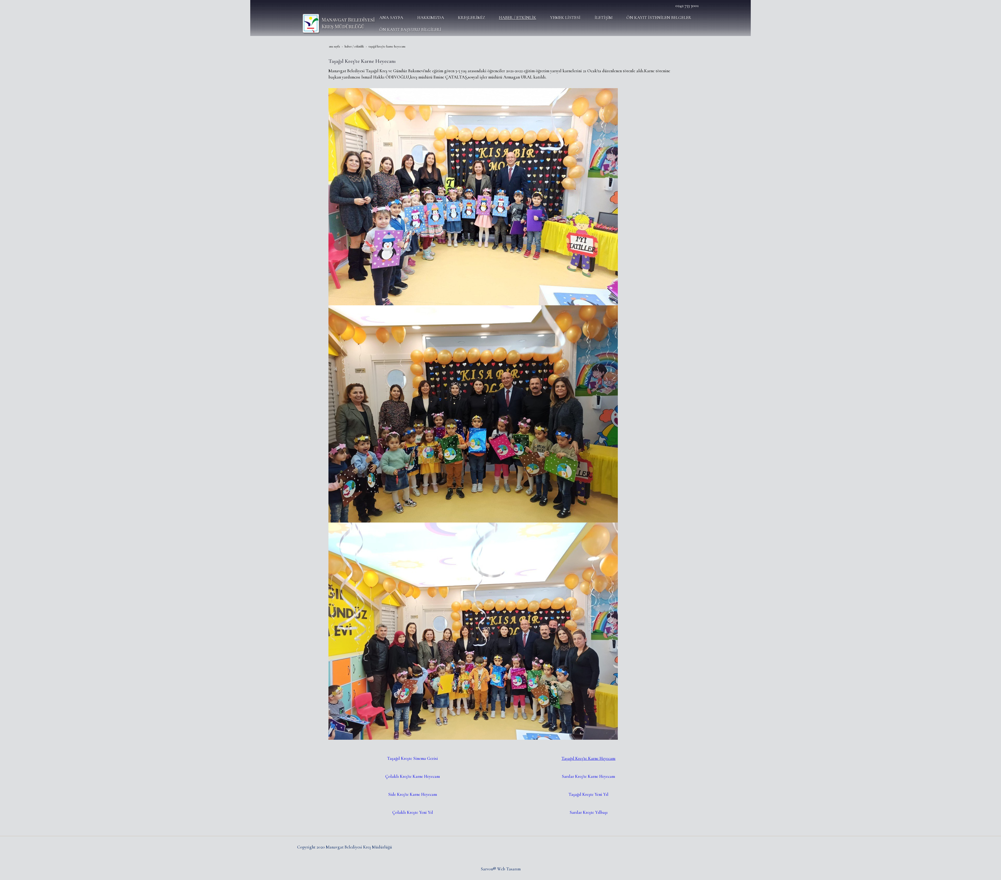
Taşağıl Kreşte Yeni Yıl (588, 794)
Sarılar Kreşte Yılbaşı (589, 812)
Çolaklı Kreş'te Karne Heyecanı (412, 776)
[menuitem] (394, 18)
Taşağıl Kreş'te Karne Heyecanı (588, 758)
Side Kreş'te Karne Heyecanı (412, 794)
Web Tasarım (509, 869)
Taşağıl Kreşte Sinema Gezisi (412, 758)
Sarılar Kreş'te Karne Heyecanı (588, 776)
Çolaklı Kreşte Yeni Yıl (412, 812)
